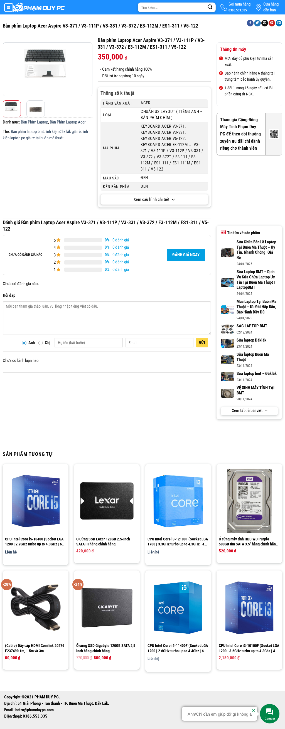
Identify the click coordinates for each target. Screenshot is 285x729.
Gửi (202, 342)
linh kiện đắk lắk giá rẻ (63, 131)
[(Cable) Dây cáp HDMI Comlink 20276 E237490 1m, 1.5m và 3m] (36, 608)
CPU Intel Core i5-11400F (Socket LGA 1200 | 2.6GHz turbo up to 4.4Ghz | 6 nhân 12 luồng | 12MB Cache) (178, 648)
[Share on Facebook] (250, 23)
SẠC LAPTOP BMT (252, 326)
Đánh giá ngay (186, 255)
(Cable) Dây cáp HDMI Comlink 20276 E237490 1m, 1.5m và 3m (34, 648)
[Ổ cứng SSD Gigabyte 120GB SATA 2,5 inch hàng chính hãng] (107, 608)
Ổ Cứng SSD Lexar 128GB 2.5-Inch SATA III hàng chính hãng (103, 541)
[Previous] (7, 70)
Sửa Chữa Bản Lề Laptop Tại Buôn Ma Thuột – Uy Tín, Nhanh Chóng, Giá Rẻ (256, 250)
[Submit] (210, 8)
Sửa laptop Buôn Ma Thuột (253, 357)
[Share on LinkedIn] (279, 23)
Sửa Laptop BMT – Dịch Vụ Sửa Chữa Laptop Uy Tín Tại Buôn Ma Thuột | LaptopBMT (256, 280)
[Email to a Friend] (264, 23)
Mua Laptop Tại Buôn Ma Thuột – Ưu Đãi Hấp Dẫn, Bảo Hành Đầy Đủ (256, 307)
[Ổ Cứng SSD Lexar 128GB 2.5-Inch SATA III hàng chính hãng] (107, 501)
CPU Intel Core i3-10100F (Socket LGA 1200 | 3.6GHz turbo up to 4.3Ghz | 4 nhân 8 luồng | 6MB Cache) (249, 648)
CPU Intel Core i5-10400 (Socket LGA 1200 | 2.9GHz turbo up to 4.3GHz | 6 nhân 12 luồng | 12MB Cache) (34, 542)
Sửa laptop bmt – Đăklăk (257, 373)
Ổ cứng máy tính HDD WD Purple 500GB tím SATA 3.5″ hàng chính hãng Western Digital (248, 542)
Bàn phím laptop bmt (27, 131)
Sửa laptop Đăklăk (251, 340)
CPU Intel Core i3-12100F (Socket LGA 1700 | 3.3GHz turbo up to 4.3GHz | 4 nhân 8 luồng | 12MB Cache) (178, 542)
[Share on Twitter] (257, 23)
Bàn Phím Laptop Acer (68, 122)
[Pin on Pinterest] (272, 23)
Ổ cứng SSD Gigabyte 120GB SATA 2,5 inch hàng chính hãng (105, 648)
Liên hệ (11, 552)
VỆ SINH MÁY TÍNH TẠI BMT (255, 390)
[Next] (87, 70)
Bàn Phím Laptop (34, 122)
